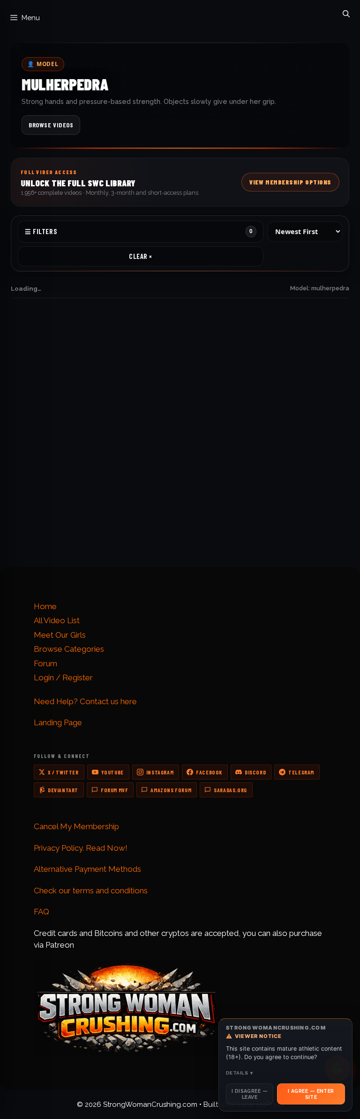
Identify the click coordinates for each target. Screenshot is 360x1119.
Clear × (140, 256)
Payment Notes (215, 418)
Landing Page (58, 722)
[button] (180, 182)
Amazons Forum (170, 790)
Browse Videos (51, 125)
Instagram (159, 772)
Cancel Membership (49, 506)
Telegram (301, 772)
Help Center (37, 429)
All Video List (57, 620)
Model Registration (48, 518)
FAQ (24, 418)
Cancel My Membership (76, 826)
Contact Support (44, 406)
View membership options (251, 550)
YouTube (112, 772)
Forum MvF (114, 790)
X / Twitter (63, 772)
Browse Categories (69, 649)
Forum (45, 663)
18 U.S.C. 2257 (211, 518)
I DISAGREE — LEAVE (250, 1093)
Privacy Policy (211, 495)
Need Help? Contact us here (85, 701)
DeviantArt (63, 790)
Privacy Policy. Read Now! (81, 848)
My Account (37, 495)
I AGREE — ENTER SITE (311, 1093)
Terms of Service (217, 506)
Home (45, 606)
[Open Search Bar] (346, 11)
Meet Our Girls (60, 635)
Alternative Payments (224, 406)
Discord (255, 772)
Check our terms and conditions (91, 890)
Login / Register (63, 677)
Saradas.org (230, 790)
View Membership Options (290, 182)
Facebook (209, 772)
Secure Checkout (217, 429)
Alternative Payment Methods (87, 869)
